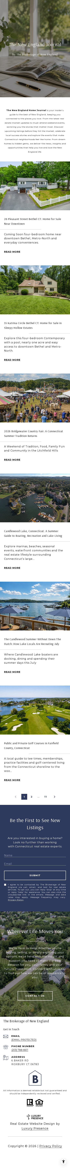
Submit (35, 875)
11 (45, 796)
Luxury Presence (35, 1128)
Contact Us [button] (35, 995)
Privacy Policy (16, 900)
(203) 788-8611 (19, 1050)
